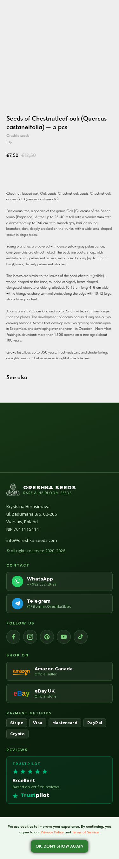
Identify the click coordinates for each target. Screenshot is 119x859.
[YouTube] (64, 637)
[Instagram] (30, 637)
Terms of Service (85, 832)
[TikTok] (81, 637)
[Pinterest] (47, 637)
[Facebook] (13, 637)
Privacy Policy (52, 832)
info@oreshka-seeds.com (31, 540)
